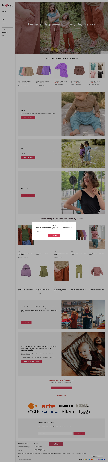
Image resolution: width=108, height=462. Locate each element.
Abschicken (54, 235)
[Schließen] (74, 223)
